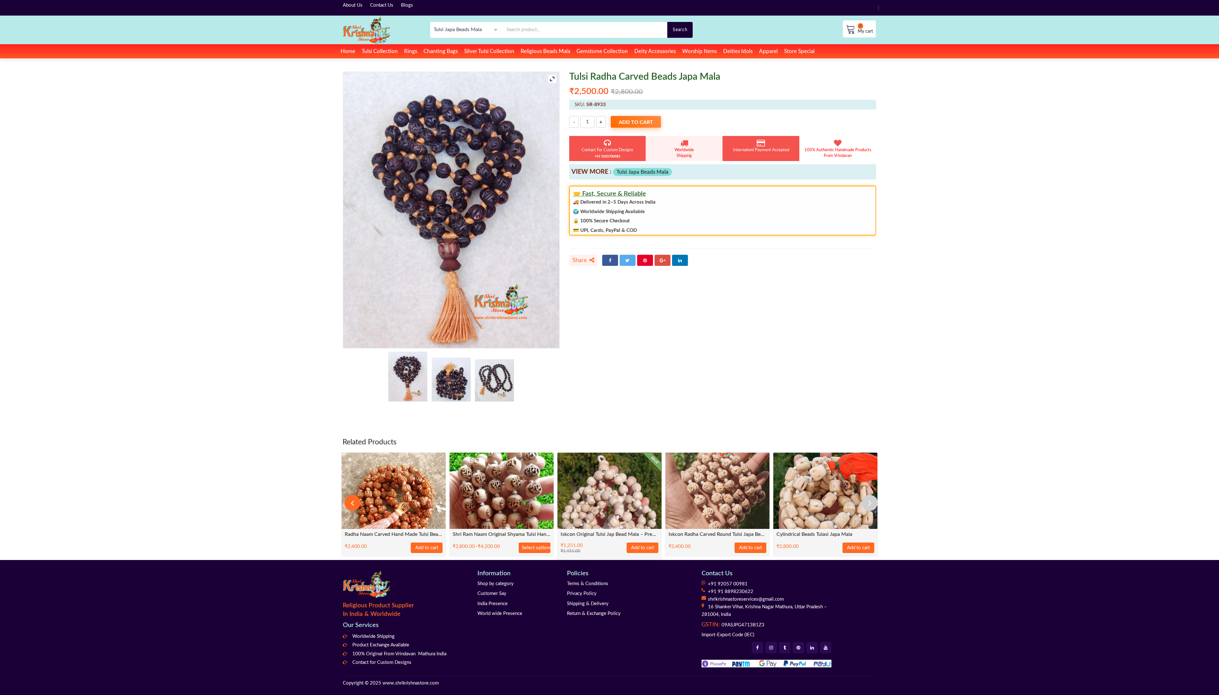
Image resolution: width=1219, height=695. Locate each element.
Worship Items (699, 51)
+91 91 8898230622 (730, 591)
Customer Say (491, 593)
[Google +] (662, 260)
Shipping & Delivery (588, 603)
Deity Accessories (655, 51)
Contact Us (381, 5)
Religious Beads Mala (545, 51)
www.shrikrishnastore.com (411, 683)
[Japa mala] (407, 376)
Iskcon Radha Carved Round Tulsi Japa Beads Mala (717, 534)
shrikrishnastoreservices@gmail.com (746, 599)
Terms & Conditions (587, 583)
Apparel (768, 51)
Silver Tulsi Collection (489, 51)
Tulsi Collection (380, 51)
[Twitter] (628, 260)
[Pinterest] (645, 260)
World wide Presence (499, 613)
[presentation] (352, 503)
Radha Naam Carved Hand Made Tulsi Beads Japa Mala (394, 534)
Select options (536, 547)
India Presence (492, 603)
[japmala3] (451, 379)
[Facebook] (610, 260)
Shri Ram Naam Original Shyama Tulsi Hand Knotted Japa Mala (501, 534)
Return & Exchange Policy (594, 613)
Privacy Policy (581, 593)
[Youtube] (825, 647)
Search (680, 29)
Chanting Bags (440, 51)
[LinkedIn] (680, 260)
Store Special (799, 51)
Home (348, 51)
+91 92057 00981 (728, 584)
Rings (410, 51)
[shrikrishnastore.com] (366, 29)
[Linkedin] (812, 647)
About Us (353, 5)
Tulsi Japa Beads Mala (642, 172)
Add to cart (636, 122)
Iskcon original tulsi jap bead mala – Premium (609, 534)
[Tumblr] (784, 647)
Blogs (407, 5)
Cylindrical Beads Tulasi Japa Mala (814, 534)
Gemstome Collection (602, 51)
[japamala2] (494, 380)
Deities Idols (738, 51)
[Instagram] (771, 647)
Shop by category (495, 583)
